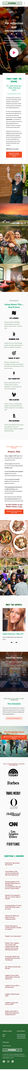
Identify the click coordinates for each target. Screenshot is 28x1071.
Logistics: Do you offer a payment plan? (12, 986)
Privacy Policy (16, 1054)
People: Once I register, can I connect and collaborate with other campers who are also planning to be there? (12, 946)
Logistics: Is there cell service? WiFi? (11, 1003)
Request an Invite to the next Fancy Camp (14, 511)
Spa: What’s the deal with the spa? (12, 967)
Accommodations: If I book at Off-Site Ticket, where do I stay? (13, 907)
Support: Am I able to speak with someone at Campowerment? (12, 1012)
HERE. (22, 673)
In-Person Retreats (21, 1034)
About (4, 1034)
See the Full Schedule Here (14, 718)
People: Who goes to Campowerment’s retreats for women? (13, 927)
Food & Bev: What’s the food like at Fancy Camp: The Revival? (12, 958)
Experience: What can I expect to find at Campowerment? (12, 917)
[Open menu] (24, 3)
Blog (4, 1036)
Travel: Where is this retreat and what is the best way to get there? (12, 873)
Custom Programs (7, 1045)
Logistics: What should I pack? (12, 995)
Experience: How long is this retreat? (12, 863)
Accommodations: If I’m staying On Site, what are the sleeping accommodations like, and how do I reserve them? (13, 885)
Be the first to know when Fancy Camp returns (14, 155)
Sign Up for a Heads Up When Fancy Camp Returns (14, 737)
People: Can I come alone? (13, 936)
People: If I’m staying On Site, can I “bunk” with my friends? (12, 896)
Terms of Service (5, 1057)
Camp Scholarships (21, 1037)
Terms (22, 1054)
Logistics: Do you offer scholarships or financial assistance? (12, 976)
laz (11, 1057)
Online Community (21, 1036)
